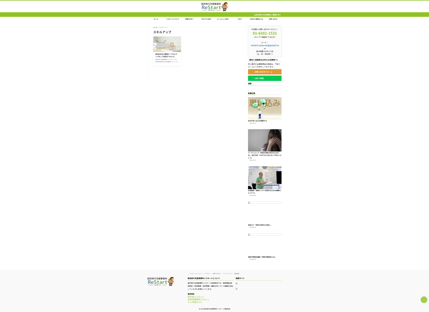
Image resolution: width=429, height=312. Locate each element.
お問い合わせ (273, 19)
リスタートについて (172, 19)
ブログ (240, 19)
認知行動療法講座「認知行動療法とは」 (262, 257)
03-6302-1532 (265, 33)
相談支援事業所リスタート (198, 299)
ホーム (156, 19)
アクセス (207, 273)
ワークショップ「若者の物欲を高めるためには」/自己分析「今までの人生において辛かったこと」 (265, 155)
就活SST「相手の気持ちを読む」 (259, 225)
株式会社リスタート (196, 296)
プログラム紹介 (206, 19)
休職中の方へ (189, 19)
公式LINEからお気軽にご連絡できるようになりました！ (252, 14)
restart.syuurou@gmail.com (265, 47)
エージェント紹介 (223, 19)
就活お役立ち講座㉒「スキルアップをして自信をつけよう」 (166, 55)
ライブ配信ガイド (195, 302)
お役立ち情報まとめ (256, 19)
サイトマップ (227, 273)
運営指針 (237, 273)
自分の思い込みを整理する (257, 120)
